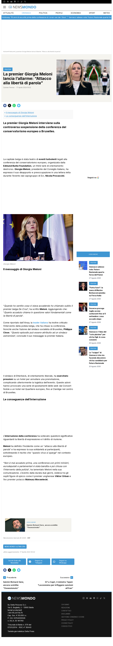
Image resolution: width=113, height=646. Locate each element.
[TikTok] (21, 2)
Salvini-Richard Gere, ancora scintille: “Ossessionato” (13, 585)
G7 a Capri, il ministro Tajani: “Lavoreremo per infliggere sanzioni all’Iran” (55, 585)
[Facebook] (8, 2)
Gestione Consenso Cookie (72, 617)
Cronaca (26, 13)
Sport (92, 13)
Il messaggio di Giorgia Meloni (20, 112)
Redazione (65, 608)
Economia (76, 13)
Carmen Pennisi (8, 87)
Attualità (8, 13)
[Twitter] (25, 2)
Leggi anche (93, 254)
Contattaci (66, 611)
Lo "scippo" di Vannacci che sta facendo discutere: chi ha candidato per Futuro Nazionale (98, 357)
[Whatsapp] (18, 2)
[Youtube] (11, 2)
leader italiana (40, 322)
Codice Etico (66, 626)
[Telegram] (15, 2)
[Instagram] (4, 2)
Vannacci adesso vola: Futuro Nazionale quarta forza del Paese (86, 17)
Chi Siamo (65, 604)
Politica (43, 13)
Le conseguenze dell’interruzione (21, 116)
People (59, 13)
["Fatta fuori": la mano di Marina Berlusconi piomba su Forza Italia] (83, 291)
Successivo (65, 577)
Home (5, 51)
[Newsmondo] (22, 7)
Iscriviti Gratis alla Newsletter (14, 562)
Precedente (11, 577)
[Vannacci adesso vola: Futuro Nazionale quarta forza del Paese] (83, 270)
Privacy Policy (67, 620)
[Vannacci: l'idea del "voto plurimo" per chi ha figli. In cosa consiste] (83, 335)
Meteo (106, 13)
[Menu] (5, 7)
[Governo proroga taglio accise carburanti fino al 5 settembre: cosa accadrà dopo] (83, 313)
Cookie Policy (67, 623)
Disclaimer (65, 614)
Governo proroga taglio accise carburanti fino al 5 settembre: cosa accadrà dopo (97, 313)
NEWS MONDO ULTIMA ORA (15, 546)
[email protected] (15, 610)
